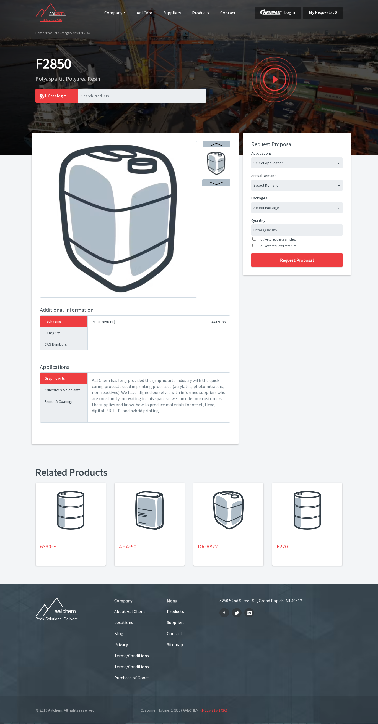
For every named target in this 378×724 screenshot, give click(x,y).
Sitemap (175, 644)
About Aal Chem (129, 611)
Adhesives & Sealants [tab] (63, 389)
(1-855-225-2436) (213, 710)
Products (200, 12)
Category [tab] (52, 332)
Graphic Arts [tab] (55, 378)
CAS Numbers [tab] (56, 344)
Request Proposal (297, 260)
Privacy (121, 644)
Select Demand (266, 185)
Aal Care (144, 12)
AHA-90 (127, 546)
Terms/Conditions (131, 655)
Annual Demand (263, 175)
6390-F (48, 546)
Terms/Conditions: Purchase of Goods (132, 672)
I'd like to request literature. (278, 246)
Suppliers (172, 12)
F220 (282, 546)
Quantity (258, 220)
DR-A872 (208, 546)
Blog (118, 633)
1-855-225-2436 (51, 20)
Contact (228, 12)
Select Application (268, 162)
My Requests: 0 (323, 12)
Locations (123, 622)
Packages (259, 197)
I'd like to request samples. (277, 239)
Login (289, 12)
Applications (261, 153)
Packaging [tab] (53, 321)
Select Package (266, 207)
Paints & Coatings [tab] (59, 401)
